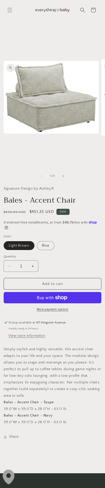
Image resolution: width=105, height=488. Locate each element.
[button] (9, 10)
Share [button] (14, 437)
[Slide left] (41, 176)
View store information (27, 336)
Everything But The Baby (58, 484)
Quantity (10, 256)
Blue (45, 246)
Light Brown (19, 246)
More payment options (52, 309)
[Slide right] (63, 176)
